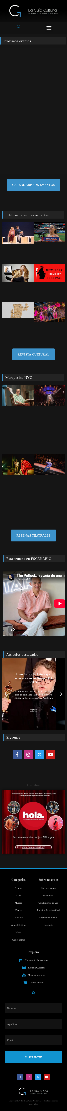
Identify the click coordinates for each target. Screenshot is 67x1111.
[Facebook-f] (17, 754)
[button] (49, 28)
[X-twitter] (39, 754)
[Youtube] (50, 754)
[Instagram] (28, 754)
